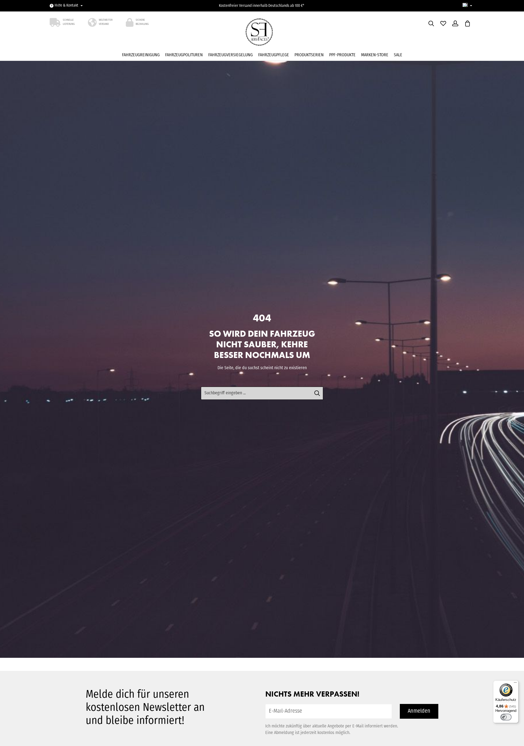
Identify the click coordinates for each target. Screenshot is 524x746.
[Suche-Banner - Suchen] (317, 393)
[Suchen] (431, 23)
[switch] (506, 717)
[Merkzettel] (443, 23)
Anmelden (419, 711)
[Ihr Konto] (455, 23)
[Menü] (515, 683)
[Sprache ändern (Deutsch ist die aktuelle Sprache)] (467, 6)
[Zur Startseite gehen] (262, 34)
